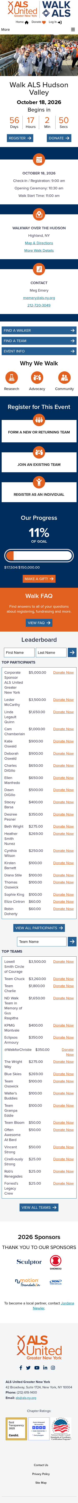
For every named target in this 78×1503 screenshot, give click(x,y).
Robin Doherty (10, 911)
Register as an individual (39, 494)
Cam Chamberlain (14, 731)
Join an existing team (39, 464)
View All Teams (36, 1207)
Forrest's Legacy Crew (11, 1188)
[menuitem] (40, 22)
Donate (36, 22)
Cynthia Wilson (10, 853)
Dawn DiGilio (9, 792)
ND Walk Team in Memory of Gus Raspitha (13, 1008)
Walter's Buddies (10, 1096)
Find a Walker (17, 330)
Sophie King (14, 894)
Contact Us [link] (41, 1465)
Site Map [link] (41, 1483)
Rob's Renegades (13, 1174)
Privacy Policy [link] (41, 1474)
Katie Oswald (10, 744)
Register (17, 138)
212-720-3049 (39, 305)
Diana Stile (13, 875)
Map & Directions (39, 243)
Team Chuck (14, 978)
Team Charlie (10, 988)
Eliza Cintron (14, 901)
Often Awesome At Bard (12, 1134)
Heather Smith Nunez (10, 838)
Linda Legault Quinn (10, 716)
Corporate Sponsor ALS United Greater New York (13, 682)
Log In (53, 22)
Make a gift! (36, 579)
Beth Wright (13, 826)
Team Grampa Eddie (10, 1110)
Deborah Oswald (11, 756)
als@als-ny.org (26, 1397)
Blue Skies (12, 1073)
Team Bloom (14, 1122)
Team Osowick (11, 1084)
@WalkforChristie (18, 1049)
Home (20, 22)
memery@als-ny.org (39, 298)
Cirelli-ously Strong (13, 1162)
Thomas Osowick (11, 885)
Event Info (14, 351)
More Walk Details (39, 250)
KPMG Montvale (11, 1028)
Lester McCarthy (12, 702)
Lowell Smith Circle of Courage (14, 966)
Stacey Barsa (9, 805)
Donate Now (63, 672)
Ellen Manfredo (12, 780)
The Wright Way (13, 1064)
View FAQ (36, 623)
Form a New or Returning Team (39, 432)
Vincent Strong (10, 1150)
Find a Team (15, 341)
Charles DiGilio (10, 768)
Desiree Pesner (10, 817)
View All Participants (36, 928)
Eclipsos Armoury (11, 1040)
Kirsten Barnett (10, 865)
